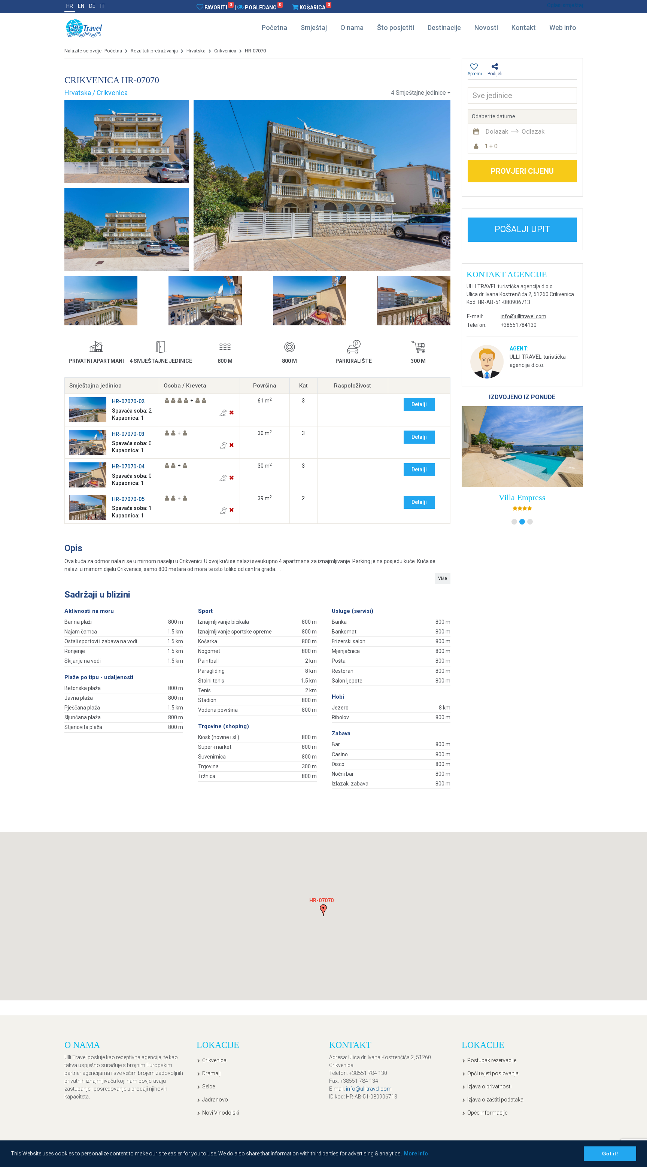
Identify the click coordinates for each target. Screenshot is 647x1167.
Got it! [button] (610, 1154)
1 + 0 (491, 146)
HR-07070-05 (128, 499)
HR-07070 (255, 51)
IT (102, 6)
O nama (352, 27)
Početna (274, 27)
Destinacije (444, 27)
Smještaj (314, 27)
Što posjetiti (395, 27)
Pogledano (263, 7)
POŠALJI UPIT (522, 229)
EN (81, 6)
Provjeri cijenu (522, 171)
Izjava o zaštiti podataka (495, 1100)
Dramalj (211, 1073)
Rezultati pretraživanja (154, 51)
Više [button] (442, 578)
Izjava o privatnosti (489, 1086)
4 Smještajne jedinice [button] (418, 92)
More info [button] (416, 1154)
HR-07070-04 (128, 466)
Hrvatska (196, 51)
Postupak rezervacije (491, 1060)
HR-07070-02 (128, 401)
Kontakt (523, 27)
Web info (562, 27)
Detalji (419, 404)
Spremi (475, 73)
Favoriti (218, 7)
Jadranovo (215, 1100)
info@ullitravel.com (523, 316)
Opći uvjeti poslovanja (493, 1073)
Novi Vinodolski (220, 1113)
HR (69, 6)
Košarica (315, 7)
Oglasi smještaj (565, 5)
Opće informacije (487, 1113)
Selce (208, 1086)
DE (92, 6)
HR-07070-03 (128, 434)
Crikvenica (225, 51)
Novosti (486, 27)
